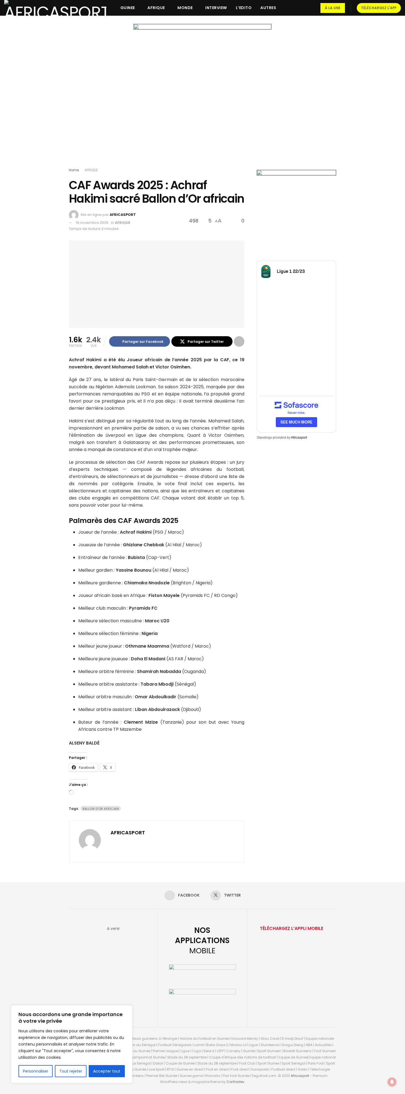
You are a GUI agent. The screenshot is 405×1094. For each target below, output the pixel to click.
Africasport (299, 437)
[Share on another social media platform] (239, 341)
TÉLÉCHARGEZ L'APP (378, 8)
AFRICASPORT (123, 214)
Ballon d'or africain (101, 809)
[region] (71, 1044)
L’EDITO (244, 7)
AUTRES (268, 7)
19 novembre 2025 (92, 222)
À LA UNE (333, 8)
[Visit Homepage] (55, 8)
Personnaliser (35, 1071)
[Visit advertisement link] (202, 97)
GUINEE (127, 7)
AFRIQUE (156, 7)
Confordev (235, 1081)
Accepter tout (106, 1071)
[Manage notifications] (392, 1081)
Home (74, 170)
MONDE (185, 7)
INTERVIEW (216, 7)
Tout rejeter (70, 1071)
